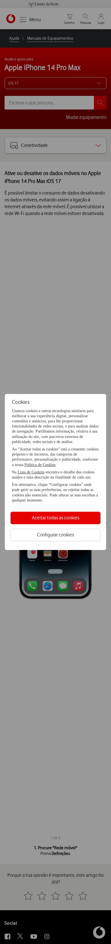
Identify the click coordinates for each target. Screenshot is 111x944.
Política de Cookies (40, 465)
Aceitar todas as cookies (55, 518)
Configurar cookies (55, 535)
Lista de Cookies (31, 472)
